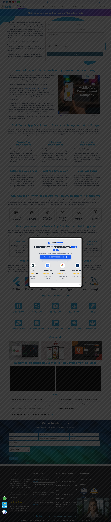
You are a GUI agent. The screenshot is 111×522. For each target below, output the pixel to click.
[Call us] (4, 512)
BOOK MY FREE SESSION (55, 257)
